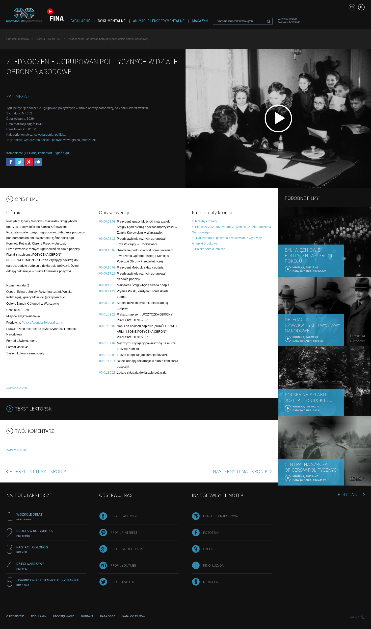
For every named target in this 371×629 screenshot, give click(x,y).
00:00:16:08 (107, 267)
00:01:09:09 (107, 355)
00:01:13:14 (107, 361)
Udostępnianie (63, 616)
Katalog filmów (133, 616)
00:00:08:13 (107, 238)
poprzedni (39, 471)
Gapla (208, 549)
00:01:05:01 (107, 326)
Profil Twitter (122, 581)
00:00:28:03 (107, 303)
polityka (60, 134)
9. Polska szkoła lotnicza (208, 249)
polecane (349, 494)
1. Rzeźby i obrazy (204, 221)
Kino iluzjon (213, 565)
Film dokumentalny (17, 38)
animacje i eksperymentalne (158, 20)
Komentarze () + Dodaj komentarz (29, 153)
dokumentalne (111, 20)
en (352, 7)
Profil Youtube (123, 565)
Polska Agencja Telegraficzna (42, 322)
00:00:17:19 (107, 273)
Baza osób (107, 616)
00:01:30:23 (107, 372)
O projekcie (15, 616)
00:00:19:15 (107, 285)
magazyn (200, 20)
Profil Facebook (124, 516)
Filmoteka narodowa (220, 516)
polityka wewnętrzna (66, 140)
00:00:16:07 (107, 250)
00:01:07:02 (107, 343)
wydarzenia (46, 134)
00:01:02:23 (107, 314)
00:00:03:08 (107, 221)
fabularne (80, 20)
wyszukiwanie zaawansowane (289, 21)
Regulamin (38, 616)
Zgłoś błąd (62, 153)
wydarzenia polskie (37, 140)
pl (361, 7)
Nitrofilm (211, 581)
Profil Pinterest (124, 532)
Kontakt (87, 616)
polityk (18, 140)
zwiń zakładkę (16, 387)
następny (241, 471)
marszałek (89, 140)
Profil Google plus (127, 549)
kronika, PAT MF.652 (48, 38)
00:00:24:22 (107, 291)
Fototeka (211, 532)
